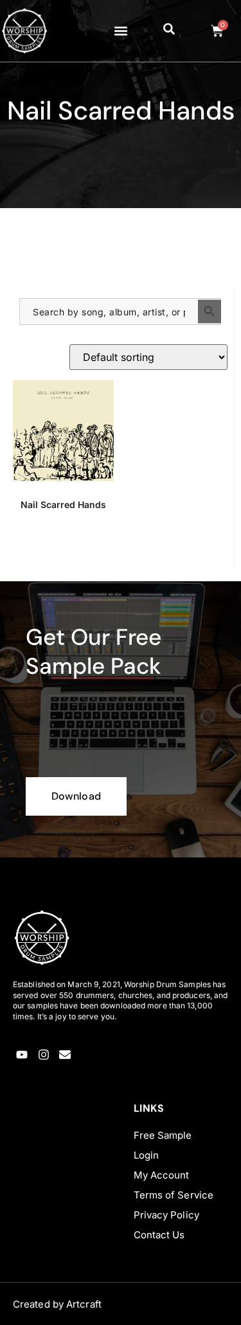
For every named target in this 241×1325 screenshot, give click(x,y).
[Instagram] (43, 1055)
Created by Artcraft (57, 1304)
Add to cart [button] (63, 549)
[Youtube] (22, 1055)
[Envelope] (65, 1055)
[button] (120, 31)
